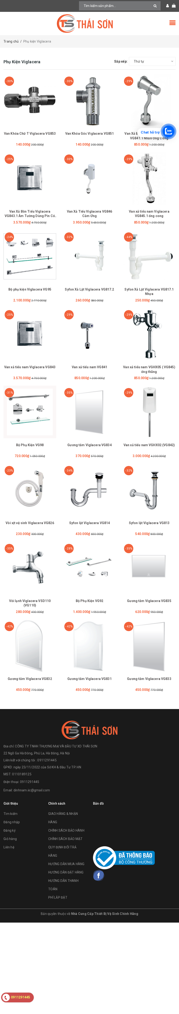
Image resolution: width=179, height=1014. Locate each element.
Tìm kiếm (10, 814)
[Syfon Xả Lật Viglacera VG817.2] (89, 256)
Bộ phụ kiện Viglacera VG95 (29, 289)
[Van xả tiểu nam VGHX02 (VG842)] (149, 412)
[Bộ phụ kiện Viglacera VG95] (29, 256)
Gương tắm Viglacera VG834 (89, 445)
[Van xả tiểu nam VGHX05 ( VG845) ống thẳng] (149, 334)
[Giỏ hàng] (172, 6)
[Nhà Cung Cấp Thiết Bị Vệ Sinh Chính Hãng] (89, 23)
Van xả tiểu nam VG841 (89, 367)
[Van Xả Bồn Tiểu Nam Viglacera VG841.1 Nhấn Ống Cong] (149, 100)
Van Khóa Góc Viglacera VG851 (89, 133)
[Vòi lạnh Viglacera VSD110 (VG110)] (29, 568)
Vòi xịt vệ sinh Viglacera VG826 (30, 523)
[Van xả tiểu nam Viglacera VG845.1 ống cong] (149, 178)
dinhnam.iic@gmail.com (32, 790)
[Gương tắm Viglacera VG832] (29, 645)
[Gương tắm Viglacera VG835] (149, 568)
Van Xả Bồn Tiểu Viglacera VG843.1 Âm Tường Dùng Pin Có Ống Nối (30, 216)
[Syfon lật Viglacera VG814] (89, 490)
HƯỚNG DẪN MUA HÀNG (66, 864)
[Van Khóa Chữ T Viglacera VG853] (29, 100)
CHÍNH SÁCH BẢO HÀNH (66, 830)
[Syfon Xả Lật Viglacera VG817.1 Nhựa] (149, 256)
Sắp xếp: (120, 61)
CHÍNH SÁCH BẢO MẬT (65, 839)
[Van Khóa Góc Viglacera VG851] (89, 100)
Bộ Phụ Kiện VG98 (30, 445)
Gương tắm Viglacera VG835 (149, 601)
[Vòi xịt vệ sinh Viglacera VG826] (29, 490)
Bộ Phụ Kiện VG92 (89, 601)
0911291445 (29, 782)
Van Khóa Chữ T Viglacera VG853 (30, 133)
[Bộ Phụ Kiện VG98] (29, 412)
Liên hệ (8, 847)
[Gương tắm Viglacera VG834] (89, 412)
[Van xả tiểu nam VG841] (89, 334)
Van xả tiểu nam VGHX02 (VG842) (149, 445)
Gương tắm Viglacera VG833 (149, 679)
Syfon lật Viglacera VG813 (149, 523)
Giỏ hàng (10, 839)
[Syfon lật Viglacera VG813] (149, 490)
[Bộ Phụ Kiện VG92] (89, 568)
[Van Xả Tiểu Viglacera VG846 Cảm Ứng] (89, 178)
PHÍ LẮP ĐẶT (57, 897)
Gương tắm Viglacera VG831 (89, 679)
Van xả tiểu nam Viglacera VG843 (29, 367)
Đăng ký (9, 830)
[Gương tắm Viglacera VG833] (149, 645)
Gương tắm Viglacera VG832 (30, 679)
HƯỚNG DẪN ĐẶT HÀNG (66, 872)
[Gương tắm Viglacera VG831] (89, 645)
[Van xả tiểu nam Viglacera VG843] (29, 334)
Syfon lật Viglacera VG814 (89, 523)
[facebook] (99, 875)
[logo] (89, 730)
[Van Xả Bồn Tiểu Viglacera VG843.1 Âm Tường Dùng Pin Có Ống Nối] (29, 178)
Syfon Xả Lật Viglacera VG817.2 (89, 289)
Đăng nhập (11, 822)
